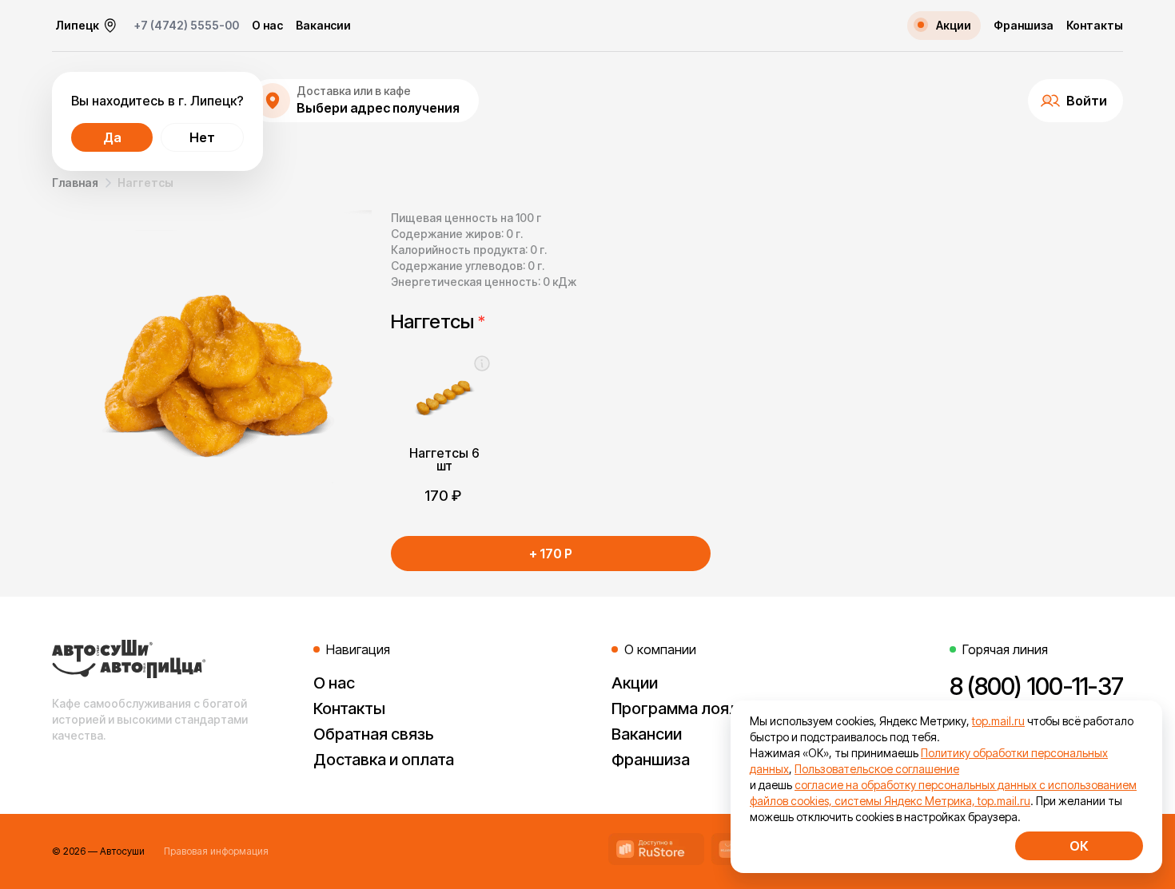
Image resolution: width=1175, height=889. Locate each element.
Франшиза (1024, 25)
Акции (634, 683)
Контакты (1094, 25)
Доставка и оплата (383, 759)
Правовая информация (216, 851)
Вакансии (323, 25)
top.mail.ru (998, 721)
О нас (267, 25)
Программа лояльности (701, 708)
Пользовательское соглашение (877, 769)
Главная (75, 182)
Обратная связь (373, 734)
